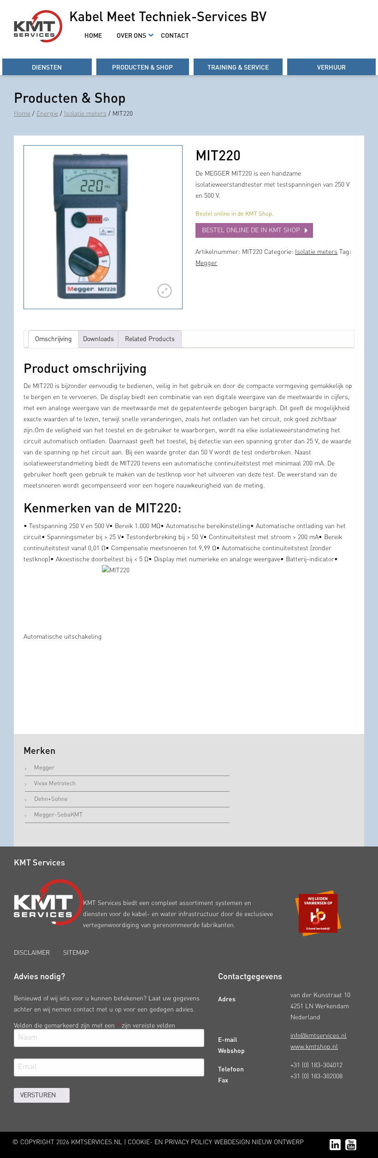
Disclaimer (32, 953)
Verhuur (331, 67)
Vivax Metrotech (55, 784)
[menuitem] (93, 35)
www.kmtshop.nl (314, 1047)
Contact (175, 35)
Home (93, 35)
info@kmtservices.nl (318, 1036)
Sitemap (76, 953)
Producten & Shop (142, 67)
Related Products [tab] (150, 339)
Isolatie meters (85, 114)
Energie (47, 114)
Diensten (47, 67)
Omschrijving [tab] (53, 339)
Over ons (131, 35)
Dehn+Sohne (51, 799)
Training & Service (238, 67)
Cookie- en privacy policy (170, 1142)
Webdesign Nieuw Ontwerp (259, 1142)
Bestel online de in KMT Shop (251, 230)
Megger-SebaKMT (58, 815)
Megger (206, 263)
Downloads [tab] (98, 339)
